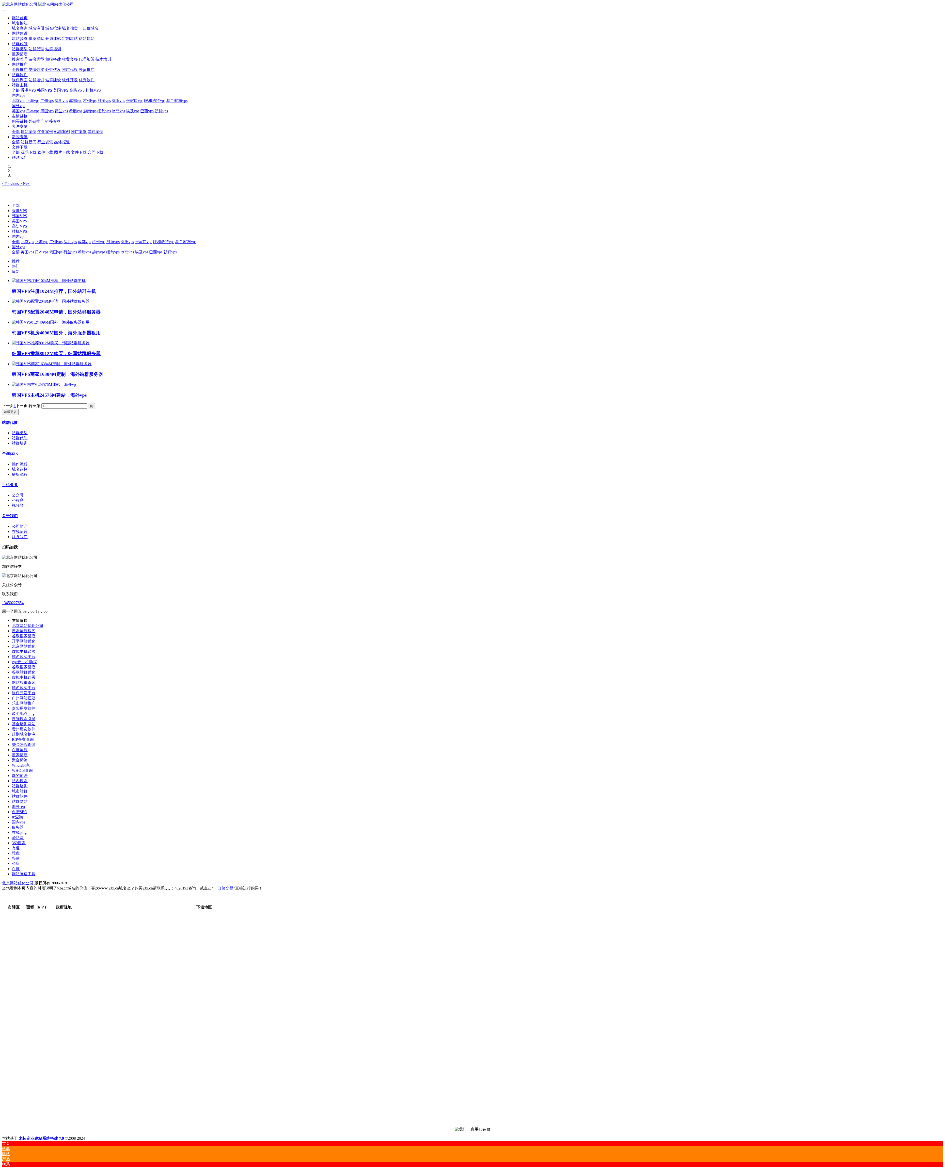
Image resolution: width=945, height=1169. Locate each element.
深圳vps (70, 242)
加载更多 (10, 412)
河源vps (113, 242)
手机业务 (10, 485)
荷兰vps (70, 252)
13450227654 (13, 603)
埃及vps (141, 252)
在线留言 (20, 531)
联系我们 (20, 537)
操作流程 (20, 464)
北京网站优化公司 (17, 883)
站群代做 (10, 422)
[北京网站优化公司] (472, 4)
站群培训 (20, 443)
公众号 (18, 495)
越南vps (98, 252)
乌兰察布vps (185, 242)
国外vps (18, 247)
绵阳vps (127, 242)
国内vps (18, 236)
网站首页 (20, 18)
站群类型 (20, 433)
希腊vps (84, 252)
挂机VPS (19, 231)
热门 (16, 266)
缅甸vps (113, 252)
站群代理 (20, 438)
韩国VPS (19, 216)
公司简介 (20, 526)
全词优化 (10, 453)
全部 (16, 90)
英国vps (27, 252)
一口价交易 (223, 888)
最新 (16, 271)
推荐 (16, 261)
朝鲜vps (170, 252)
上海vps (41, 242)
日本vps (41, 252)
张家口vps (143, 242)
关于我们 (10, 516)
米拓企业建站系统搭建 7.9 (41, 1138)
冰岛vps (127, 252)
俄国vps (56, 252)
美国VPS (19, 221)
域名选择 (20, 469)
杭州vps (98, 242)
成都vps (84, 242)
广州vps (56, 242)
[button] (11, 183)
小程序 (18, 500)
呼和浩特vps (163, 242)
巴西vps (155, 252)
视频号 (18, 505)
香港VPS (19, 211)
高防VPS (19, 226)
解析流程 (20, 474)
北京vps (27, 242)
